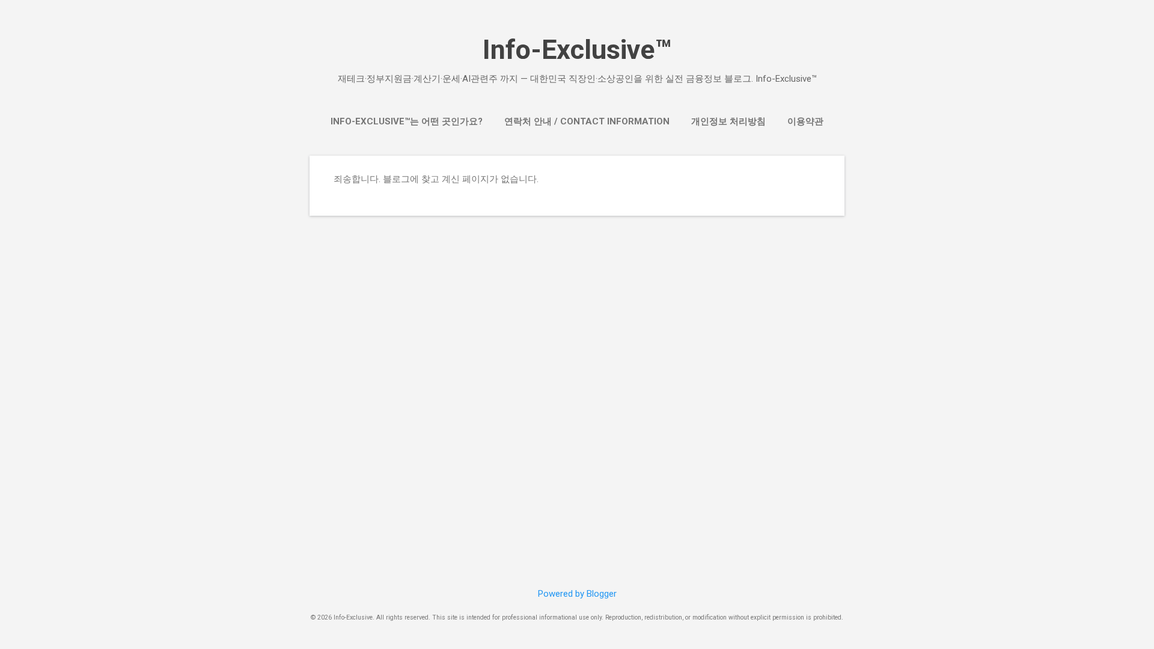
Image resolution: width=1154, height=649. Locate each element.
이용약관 (805, 121)
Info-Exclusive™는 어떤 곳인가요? (407, 121)
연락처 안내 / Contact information (587, 121)
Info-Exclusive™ (577, 50)
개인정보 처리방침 (728, 121)
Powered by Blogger (577, 593)
